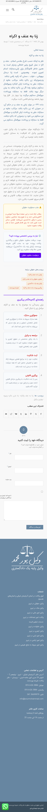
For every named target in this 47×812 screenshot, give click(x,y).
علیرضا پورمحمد (23, 45)
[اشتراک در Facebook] (40, 414)
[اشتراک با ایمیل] (6, 414)
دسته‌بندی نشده (15, 41)
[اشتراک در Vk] (16, 414)
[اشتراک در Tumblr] (21, 414)
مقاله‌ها (40, 19)
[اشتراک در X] (35, 414)
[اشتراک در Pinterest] (30, 414)
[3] (27, 10)
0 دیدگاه (28, 41)
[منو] (8, 10)
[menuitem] (13, 10)
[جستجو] (13, 10)
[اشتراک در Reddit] (11, 414)
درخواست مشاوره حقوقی (30, 255)
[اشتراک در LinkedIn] (26, 414)
